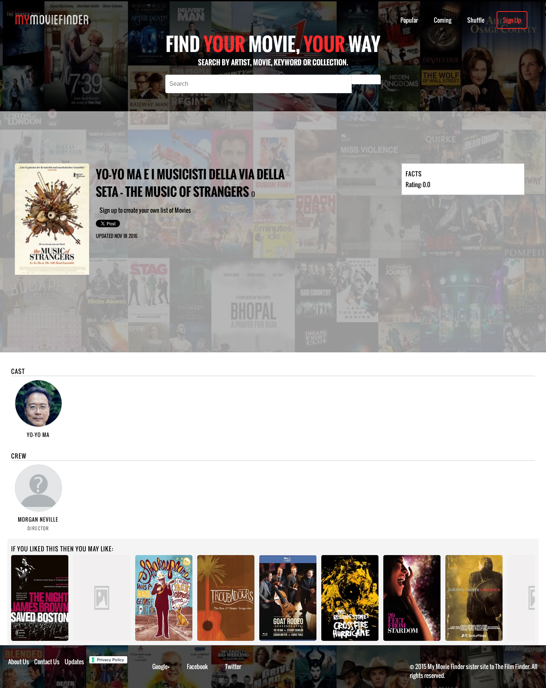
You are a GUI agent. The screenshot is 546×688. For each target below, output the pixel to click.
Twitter (233, 666)
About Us (18, 661)
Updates (74, 661)
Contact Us (46, 661)
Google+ (161, 666)
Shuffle (475, 20)
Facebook (197, 666)
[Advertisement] (249, 137)
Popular (409, 20)
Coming (442, 20)
